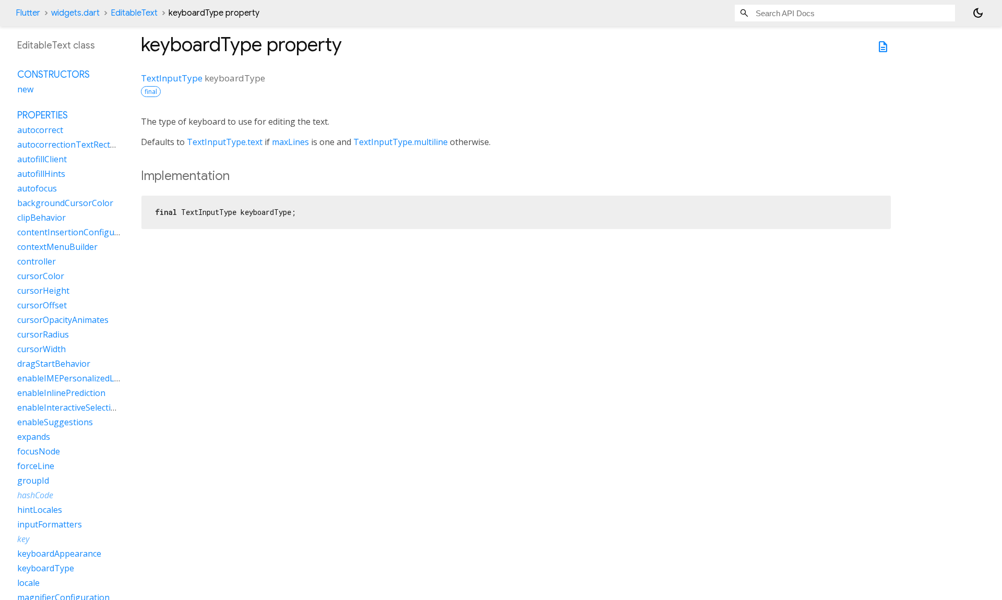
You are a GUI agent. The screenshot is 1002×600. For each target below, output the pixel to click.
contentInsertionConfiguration (77, 232)
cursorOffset (42, 305)
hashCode (35, 495)
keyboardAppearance (59, 553)
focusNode (38, 451)
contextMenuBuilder (57, 247)
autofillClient (42, 159)
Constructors (53, 74)
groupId (33, 480)
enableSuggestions (55, 422)
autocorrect (40, 130)
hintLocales (39, 509)
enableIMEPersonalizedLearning (81, 378)
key (23, 539)
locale (28, 583)
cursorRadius (43, 334)
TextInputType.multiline (400, 142)
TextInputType (171, 78)
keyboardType (45, 568)
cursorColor (40, 276)
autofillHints (41, 173)
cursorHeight (43, 290)
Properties (42, 115)
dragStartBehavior (53, 363)
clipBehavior (41, 217)
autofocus (37, 188)
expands (33, 436)
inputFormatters (49, 524)
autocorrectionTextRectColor (74, 144)
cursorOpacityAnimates (63, 320)
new (25, 89)
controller (36, 261)
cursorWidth (41, 349)
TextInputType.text (225, 142)
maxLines (290, 142)
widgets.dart (75, 13)
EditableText (134, 13)
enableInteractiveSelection (69, 407)
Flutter (28, 13)
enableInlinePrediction (61, 393)
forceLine (35, 466)
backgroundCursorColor (65, 203)
